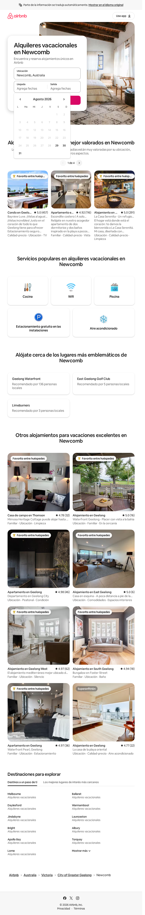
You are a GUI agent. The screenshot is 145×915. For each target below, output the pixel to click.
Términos (79, 908)
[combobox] (47, 75)
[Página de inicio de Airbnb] (17, 16)
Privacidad (63, 908)
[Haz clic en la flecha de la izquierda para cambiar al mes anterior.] (20, 99)
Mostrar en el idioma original (106, 5)
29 (56, 145)
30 (64, 145)
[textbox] (30, 88)
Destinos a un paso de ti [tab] (22, 782)
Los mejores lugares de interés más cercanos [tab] (71, 782)
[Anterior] (63, 163)
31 (20, 153)
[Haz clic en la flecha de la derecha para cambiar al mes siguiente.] (64, 99)
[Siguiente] (79, 163)
